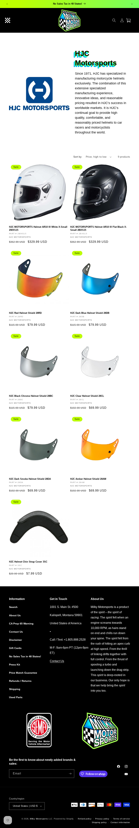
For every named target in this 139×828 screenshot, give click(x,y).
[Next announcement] (132, 4)
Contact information (120, 822)
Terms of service (121, 819)
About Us (15, 615)
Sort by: (77, 156)
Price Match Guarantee (23, 672)
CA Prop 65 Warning (21, 623)
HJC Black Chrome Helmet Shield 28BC (31, 396)
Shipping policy (99, 822)
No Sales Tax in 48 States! (25, 656)
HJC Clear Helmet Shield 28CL (87, 396)
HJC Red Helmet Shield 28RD (25, 313)
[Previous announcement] (7, 4)
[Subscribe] (70, 773)
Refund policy (84, 819)
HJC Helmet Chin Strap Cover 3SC (28, 561)
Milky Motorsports (39, 819)
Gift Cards (15, 648)
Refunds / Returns (20, 680)
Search (13, 607)
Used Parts (15, 697)
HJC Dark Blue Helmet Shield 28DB (89, 313)
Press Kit (14, 664)
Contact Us (16, 631)
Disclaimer (15, 639)
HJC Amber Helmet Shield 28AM (88, 479)
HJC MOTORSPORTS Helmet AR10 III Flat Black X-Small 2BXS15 (98, 228)
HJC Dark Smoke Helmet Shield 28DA (30, 479)
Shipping (14, 689)
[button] (8, 20)
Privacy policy (102, 819)
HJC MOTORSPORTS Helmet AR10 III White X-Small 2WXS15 (38, 228)
